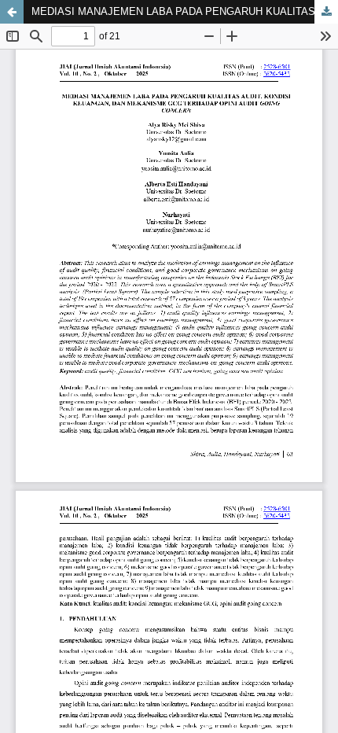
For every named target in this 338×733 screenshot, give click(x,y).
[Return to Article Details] (12, 12)
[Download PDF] (326, 12)
